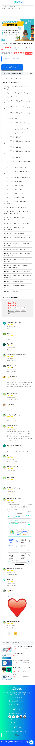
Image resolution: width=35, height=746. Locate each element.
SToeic (17, 735)
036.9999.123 (18, 697)
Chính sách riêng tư (17, 720)
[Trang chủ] (18, 2)
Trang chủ (4, 6)
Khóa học (13, 6)
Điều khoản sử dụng (17, 723)
